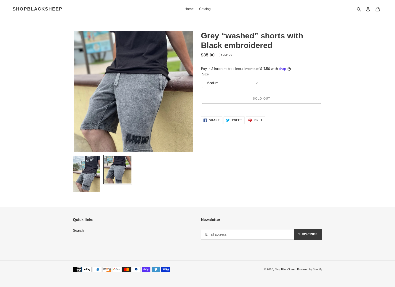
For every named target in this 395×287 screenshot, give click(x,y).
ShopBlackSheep (37, 8)
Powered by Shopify (309, 269)
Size (205, 74)
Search (78, 230)
